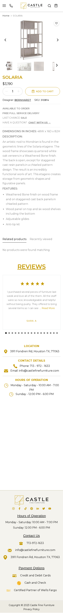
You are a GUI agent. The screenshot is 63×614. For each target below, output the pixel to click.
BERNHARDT (22, 100)
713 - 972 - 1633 (40, 366)
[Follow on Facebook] (19, 508)
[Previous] (7, 40)
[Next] (55, 40)
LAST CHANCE (15, 117)
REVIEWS (31, 266)
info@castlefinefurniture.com (39, 370)
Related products (14, 239)
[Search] (49, 6)
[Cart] (56, 6)
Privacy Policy (31, 609)
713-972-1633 (35, 543)
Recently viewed (41, 239)
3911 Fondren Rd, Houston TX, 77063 (34, 351)
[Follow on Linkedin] (37, 508)
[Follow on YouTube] (49, 508)
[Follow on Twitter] (43, 508)
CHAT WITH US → (39, 122)
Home (6, 15)
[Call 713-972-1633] (11, 6)
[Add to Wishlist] (56, 23)
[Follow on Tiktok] (25, 508)
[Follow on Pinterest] (31, 508)
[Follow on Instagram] (13, 508)
